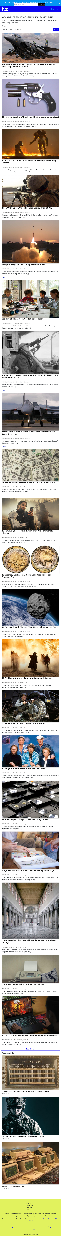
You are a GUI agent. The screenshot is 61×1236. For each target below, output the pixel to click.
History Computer (25, 71)
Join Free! (42, 4)
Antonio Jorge (23, 537)
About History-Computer (12, 1227)
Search (4, 26)
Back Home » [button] (30, 1049)
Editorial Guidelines (38, 1227)
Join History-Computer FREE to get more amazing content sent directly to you (28, 2)
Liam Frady (23, 824)
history (3, 277)
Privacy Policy (51, 1227)
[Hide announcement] (59, 3)
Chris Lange (23, 947)
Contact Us (26, 1227)
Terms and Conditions (31, 1230)
